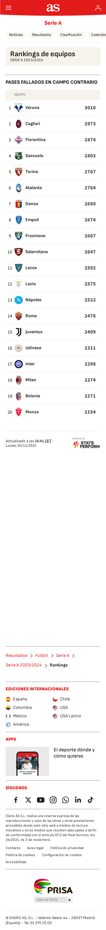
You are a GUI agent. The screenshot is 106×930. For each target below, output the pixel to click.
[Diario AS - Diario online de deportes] (53, 8)
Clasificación (71, 34)
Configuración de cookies (62, 855)
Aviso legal (35, 848)
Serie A (53, 23)
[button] (53, 900)
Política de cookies (20, 855)
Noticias (16, 34)
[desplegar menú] (8, 8)
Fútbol (41, 655)
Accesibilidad (16, 862)
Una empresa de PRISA (53, 886)
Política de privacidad (67, 848)
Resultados (41, 34)
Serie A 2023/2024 (24, 665)
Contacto (13, 848)
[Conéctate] (98, 7)
